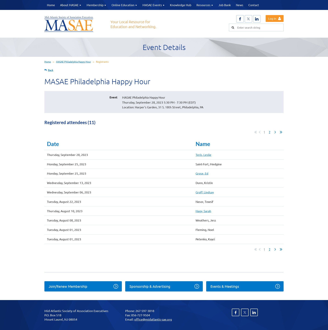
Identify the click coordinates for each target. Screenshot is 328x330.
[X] (248, 19)
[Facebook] (240, 19)
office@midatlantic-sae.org (153, 319)
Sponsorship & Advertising (149, 286)
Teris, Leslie (203, 154)
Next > (275, 132)
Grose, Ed (202, 173)
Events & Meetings (224, 286)
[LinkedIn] (257, 19)
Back (50, 70)
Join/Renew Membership (68, 286)
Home (47, 61)
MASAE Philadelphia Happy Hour (73, 61)
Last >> (281, 132)
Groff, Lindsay (205, 192)
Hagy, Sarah (203, 211)
